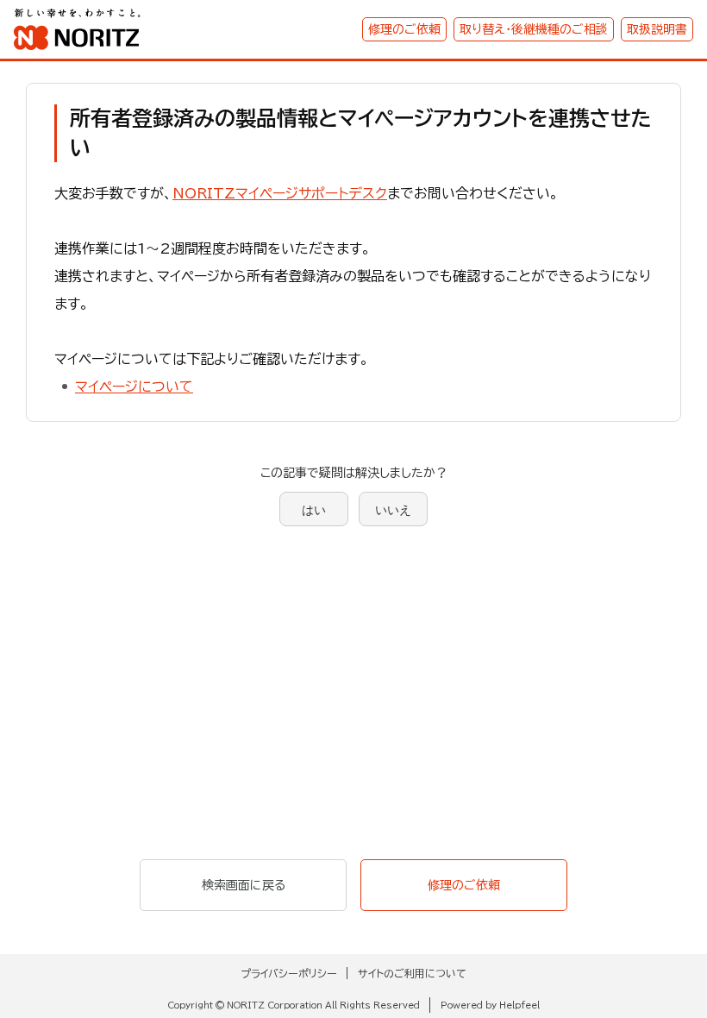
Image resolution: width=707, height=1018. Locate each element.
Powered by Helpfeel (490, 1005)
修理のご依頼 (404, 29)
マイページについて (134, 386)
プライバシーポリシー (289, 973)
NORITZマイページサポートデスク (279, 193)
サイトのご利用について (412, 973)
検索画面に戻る (243, 885)
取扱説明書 (657, 29)
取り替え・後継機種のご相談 (534, 29)
